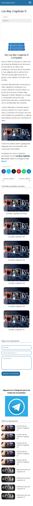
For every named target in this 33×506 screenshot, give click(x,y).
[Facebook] (3, 171)
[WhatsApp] (24, 171)
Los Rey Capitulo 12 (8, 180)
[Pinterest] (19, 171)
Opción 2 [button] (6, 20)
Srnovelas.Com (8, 2)
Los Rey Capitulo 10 (24, 180)
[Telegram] (29, 171)
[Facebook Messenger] (9, 171)
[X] (14, 171)
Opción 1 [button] (5, 17)
